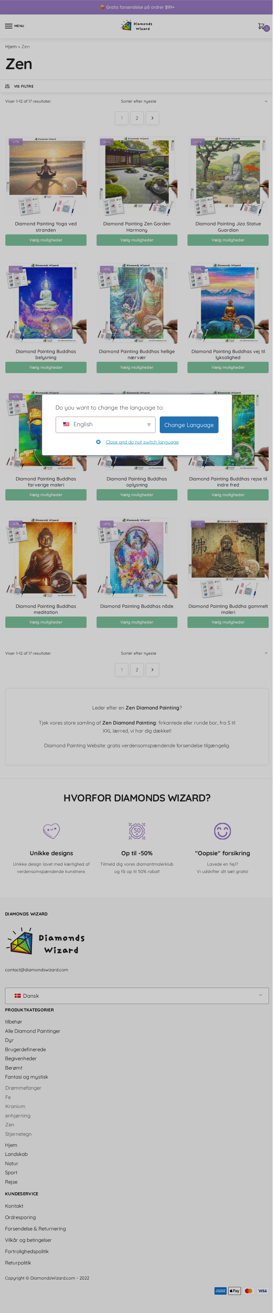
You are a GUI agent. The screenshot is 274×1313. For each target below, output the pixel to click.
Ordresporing (20, 1217)
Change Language (189, 424)
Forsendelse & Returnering (35, 1228)
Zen (9, 1124)
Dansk (30, 995)
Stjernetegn (18, 1134)
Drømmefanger (23, 1088)
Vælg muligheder (45, 239)
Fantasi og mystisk (26, 1077)
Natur (11, 1163)
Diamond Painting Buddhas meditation (46, 609)
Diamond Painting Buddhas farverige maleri (46, 482)
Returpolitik (18, 1263)
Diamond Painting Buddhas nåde (136, 606)
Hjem (11, 46)
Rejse (11, 1182)
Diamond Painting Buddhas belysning (46, 354)
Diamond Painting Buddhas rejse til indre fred (228, 482)
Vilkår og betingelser (28, 1240)
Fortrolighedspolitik (27, 1251)
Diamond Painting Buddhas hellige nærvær (137, 354)
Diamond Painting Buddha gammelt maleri (228, 609)
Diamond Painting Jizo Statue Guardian (228, 227)
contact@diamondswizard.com (36, 969)
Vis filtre (23, 86)
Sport (11, 1172)
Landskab (16, 1154)
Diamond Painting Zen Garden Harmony (136, 227)
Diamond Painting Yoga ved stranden (46, 227)
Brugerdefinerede (25, 1049)
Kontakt (14, 1206)
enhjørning (17, 1115)
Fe (8, 1097)
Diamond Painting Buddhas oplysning (137, 482)
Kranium (15, 1106)
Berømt (13, 1068)
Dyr (9, 1040)
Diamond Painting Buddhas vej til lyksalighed (228, 354)
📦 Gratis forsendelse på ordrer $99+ (137, 7)
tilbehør (13, 1021)
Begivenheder (21, 1058)
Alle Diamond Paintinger (32, 1031)
